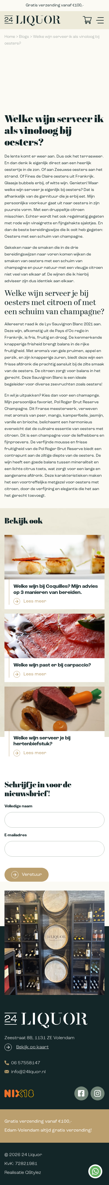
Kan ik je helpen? (95, 1171)
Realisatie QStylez (22, 1173)
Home (9, 37)
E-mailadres (15, 835)
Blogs (24, 37)
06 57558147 (25, 1063)
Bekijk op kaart (32, 1047)
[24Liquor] (32, 21)
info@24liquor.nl (28, 1072)
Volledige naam (18, 806)
